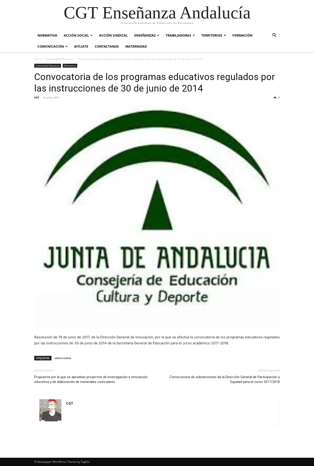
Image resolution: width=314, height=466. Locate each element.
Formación (242, 35)
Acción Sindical (113, 35)
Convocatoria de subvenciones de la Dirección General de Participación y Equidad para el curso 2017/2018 (224, 379)
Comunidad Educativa (59, 59)
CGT (36, 97)
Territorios (211, 35)
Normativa (47, 35)
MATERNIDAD (136, 46)
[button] (274, 36)
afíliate (81, 46)
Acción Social (76, 35)
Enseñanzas (145, 35)
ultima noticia (62, 358)
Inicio (37, 59)
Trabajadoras (178, 35)
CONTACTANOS (107, 46)
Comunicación (50, 46)
